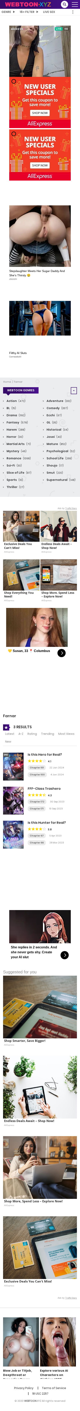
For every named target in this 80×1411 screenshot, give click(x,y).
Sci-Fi (14, 465)
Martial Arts (18, 444)
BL (11, 408)
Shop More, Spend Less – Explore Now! (58, 594)
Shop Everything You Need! (19, 594)
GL (51, 422)
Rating (32, 734)
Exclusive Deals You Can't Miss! (18, 546)
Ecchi (54, 415)
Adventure (58, 401)
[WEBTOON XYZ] (28, 4)
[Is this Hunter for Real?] (13, 834)
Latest (9, 734)
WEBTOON (30, 1401)
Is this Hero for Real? (45, 754)
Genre (6, 12)
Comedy (57, 408)
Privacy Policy (23, 1388)
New (8, 742)
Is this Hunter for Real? (47, 822)
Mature (56, 444)
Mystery (16, 451)
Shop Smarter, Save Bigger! (24, 1041)
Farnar (18, 381)
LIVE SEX (49, 12)
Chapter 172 (37, 801)
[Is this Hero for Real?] (13, 766)
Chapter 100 (37, 774)
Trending (47, 734)
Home (7, 381)
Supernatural (60, 480)
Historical (57, 430)
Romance (18, 458)
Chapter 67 (37, 835)
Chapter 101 (37, 767)
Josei (54, 437)
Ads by (67, 508)
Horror (14, 437)
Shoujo (55, 465)
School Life (59, 458)
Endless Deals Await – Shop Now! (57, 546)
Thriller (15, 487)
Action (15, 401)
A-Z (20, 734)
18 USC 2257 (40, 1394)
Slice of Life (18, 473)
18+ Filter (27, 12)
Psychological (60, 451)
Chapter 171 (36, 808)
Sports (14, 480)
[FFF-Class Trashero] (13, 800)
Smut (54, 473)
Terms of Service (54, 1388)
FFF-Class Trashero (44, 788)
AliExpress (9, 551)
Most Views (66, 734)
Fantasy (17, 422)
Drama (15, 415)
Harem (15, 430)
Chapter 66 (37, 842)
